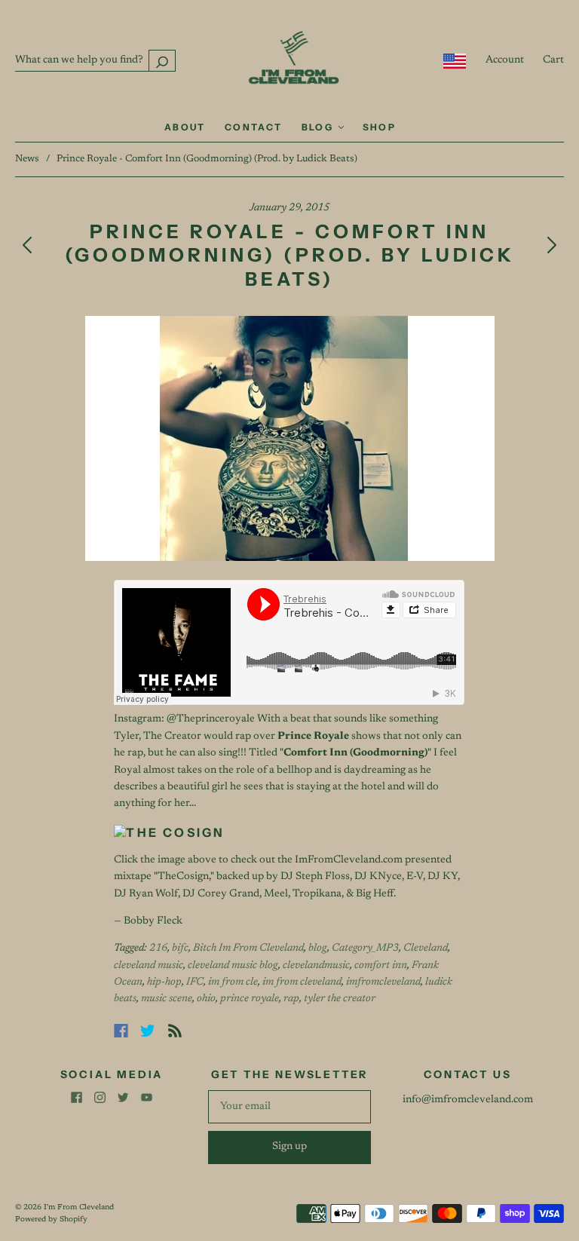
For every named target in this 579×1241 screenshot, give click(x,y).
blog (317, 948)
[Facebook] (121, 1030)
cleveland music (148, 966)
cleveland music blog (233, 966)
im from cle (233, 982)
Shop (380, 127)
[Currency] (455, 61)
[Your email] (289, 1106)
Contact (254, 127)
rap (291, 999)
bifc (180, 948)
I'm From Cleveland (79, 1208)
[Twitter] (147, 1030)
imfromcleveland (383, 982)
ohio (206, 999)
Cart (553, 60)
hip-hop (164, 982)
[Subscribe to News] (174, 1030)
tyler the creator (339, 999)
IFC (195, 982)
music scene (166, 999)
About (185, 127)
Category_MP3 (365, 948)
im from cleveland (302, 982)
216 (158, 948)
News (27, 159)
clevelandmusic (316, 966)
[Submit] (162, 61)
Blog (319, 127)
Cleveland (425, 948)
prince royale (249, 999)
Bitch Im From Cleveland (248, 948)
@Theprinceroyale (211, 719)
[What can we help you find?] (95, 60)
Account (505, 60)
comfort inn (380, 966)
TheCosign (183, 877)
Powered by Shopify (51, 1220)
